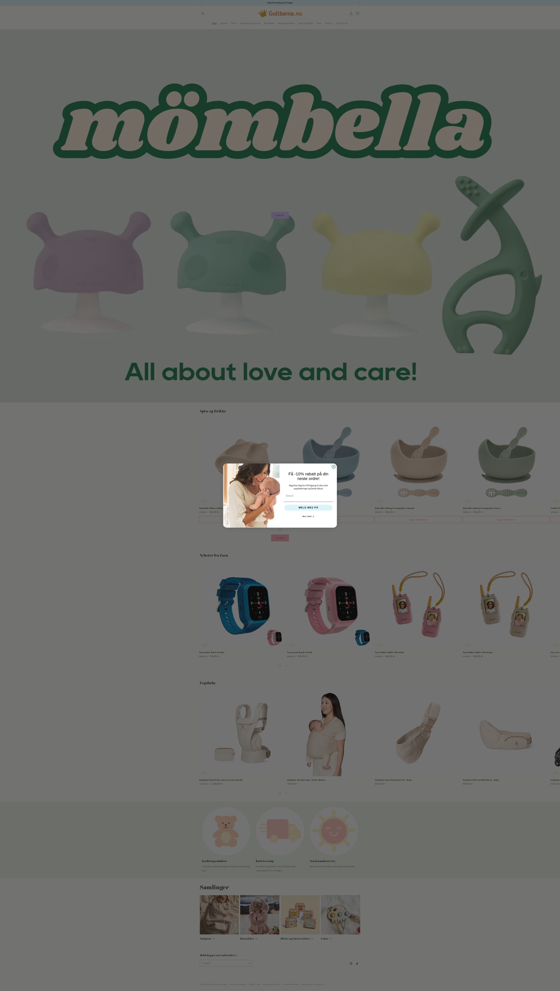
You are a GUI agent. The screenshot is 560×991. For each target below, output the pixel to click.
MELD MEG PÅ (308, 507)
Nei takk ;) (308, 516)
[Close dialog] (333, 466)
